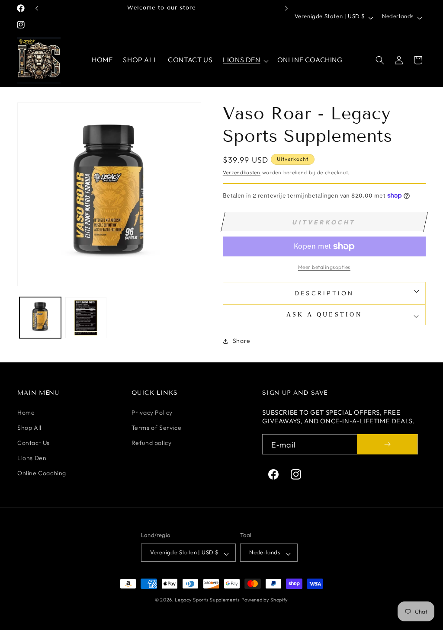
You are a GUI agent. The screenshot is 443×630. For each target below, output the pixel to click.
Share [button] (241, 341)
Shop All (29, 428)
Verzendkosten (241, 172)
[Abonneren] (387, 444)
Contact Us (33, 443)
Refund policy (152, 443)
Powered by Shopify (265, 600)
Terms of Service (157, 428)
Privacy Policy (152, 412)
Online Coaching (41, 473)
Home (26, 412)
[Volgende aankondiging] (286, 8)
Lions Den (31, 458)
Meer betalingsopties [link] (324, 267)
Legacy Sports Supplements (208, 600)
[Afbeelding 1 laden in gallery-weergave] (40, 318)
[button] (245, 60)
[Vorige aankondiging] (36, 8)
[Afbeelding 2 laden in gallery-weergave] (86, 318)
